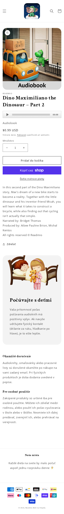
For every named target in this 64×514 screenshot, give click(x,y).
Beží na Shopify (39, 508)
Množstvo (8, 140)
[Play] (7, 114)
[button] (4, 11)
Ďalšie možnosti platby (32, 178)
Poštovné (21, 135)
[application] (32, 114)
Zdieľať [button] (11, 244)
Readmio (29, 508)
